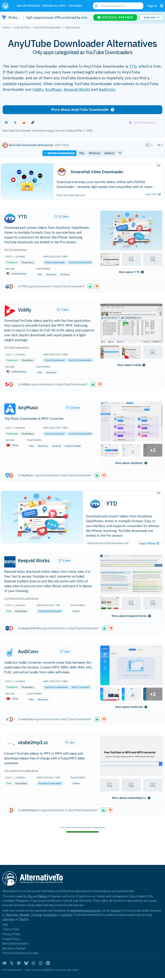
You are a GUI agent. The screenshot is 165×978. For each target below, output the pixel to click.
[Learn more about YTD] (9, 218)
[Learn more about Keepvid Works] (9, 561)
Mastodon (12, 915)
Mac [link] (82, 153)
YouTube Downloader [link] (61, 153)
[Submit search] (96, 5)
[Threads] (33, 963)
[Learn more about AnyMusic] (9, 409)
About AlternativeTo (15, 943)
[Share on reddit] (24, 122)
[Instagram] (41, 963)
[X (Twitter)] (12, 963)
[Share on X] (15, 122)
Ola (30, 896)
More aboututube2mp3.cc (129, 798)
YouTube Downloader (80, 262)
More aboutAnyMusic (129, 463)
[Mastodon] (19, 963)
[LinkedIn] (48, 963)
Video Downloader (55, 262)
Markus (42, 896)
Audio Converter (80, 687)
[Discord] (4, 963)
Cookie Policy (11, 939)
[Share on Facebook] (6, 122)
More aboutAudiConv (129, 707)
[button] (131, 230)
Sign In (152, 6)
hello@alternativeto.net (85, 910)
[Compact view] (152, 145)
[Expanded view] (147, 145)
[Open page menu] (161, 6)
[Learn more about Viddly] (9, 311)
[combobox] (118, 5)
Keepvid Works (77, 89)
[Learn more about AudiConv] (9, 652)
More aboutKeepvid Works (129, 616)
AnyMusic (53, 89)
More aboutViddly (129, 365)
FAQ (5, 924)
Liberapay (8, 919)
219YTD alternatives (15, 249)
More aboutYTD (129, 272)
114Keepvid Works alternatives (21, 598)
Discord (116, 910)
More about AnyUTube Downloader (80, 109)
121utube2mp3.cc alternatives (21, 770)
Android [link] (109, 153)
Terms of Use (10, 929)
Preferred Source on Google (20, 953)
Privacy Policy (11, 934)
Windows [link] (94, 153)
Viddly (37, 89)
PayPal (23, 919)
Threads (36, 915)
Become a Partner (14, 948)
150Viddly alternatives (16, 347)
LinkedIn (66, 915)
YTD (132, 66)
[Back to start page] (6, 5)
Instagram (50, 915)
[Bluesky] (26, 963)
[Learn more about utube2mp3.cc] (9, 743)
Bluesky (25, 915)
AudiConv (107, 89)
